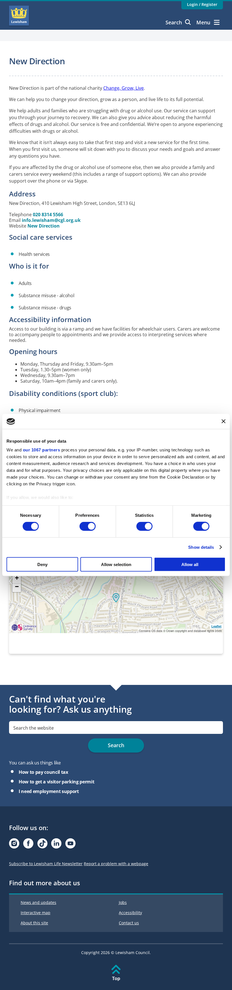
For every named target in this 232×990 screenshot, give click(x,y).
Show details (201, 547)
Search (174, 22)
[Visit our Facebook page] (28, 845)
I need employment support (49, 791)
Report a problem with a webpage (116, 863)
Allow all (189, 564)
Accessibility (130, 912)
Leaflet (216, 626)
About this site (34, 922)
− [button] (17, 587)
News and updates (38, 902)
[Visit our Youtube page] (70, 845)
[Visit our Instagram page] (14, 845)
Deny (42, 564)
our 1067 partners (41, 449)
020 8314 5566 (48, 214)
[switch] (88, 526)
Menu (203, 22)
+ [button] (17, 578)
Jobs (123, 902)
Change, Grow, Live (123, 88)
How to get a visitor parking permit (56, 782)
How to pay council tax (43, 772)
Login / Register (202, 4)
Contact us (129, 922)
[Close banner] (223, 421)
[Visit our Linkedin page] (56, 845)
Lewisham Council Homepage (19, 15)
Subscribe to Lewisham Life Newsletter (46, 863)
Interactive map (35, 912)
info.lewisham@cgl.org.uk (51, 220)
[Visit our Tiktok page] (42, 845)
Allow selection (116, 564)
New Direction (43, 226)
